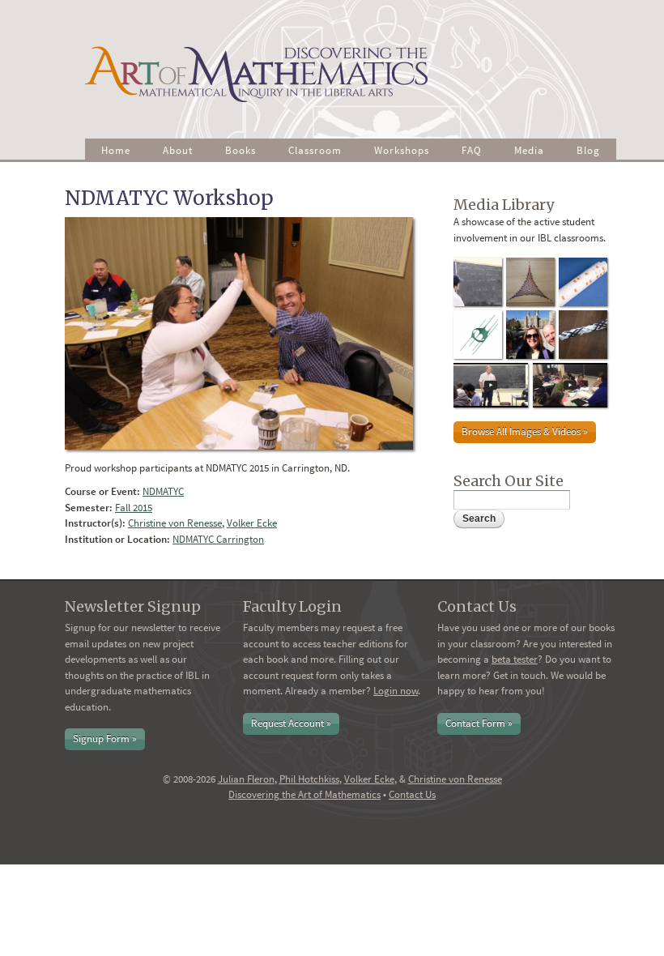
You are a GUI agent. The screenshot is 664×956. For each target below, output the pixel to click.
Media (529, 150)
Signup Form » (105, 738)
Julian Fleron (246, 779)
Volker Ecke (252, 523)
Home (115, 150)
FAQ (472, 150)
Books (240, 150)
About (178, 150)
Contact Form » (479, 723)
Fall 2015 (133, 507)
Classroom (315, 150)
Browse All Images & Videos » (525, 431)
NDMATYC (163, 491)
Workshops (401, 150)
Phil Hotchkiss (309, 779)
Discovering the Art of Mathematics (304, 794)
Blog (588, 150)
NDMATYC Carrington (218, 539)
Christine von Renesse (175, 523)
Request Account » (291, 723)
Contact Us (412, 794)
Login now (395, 691)
